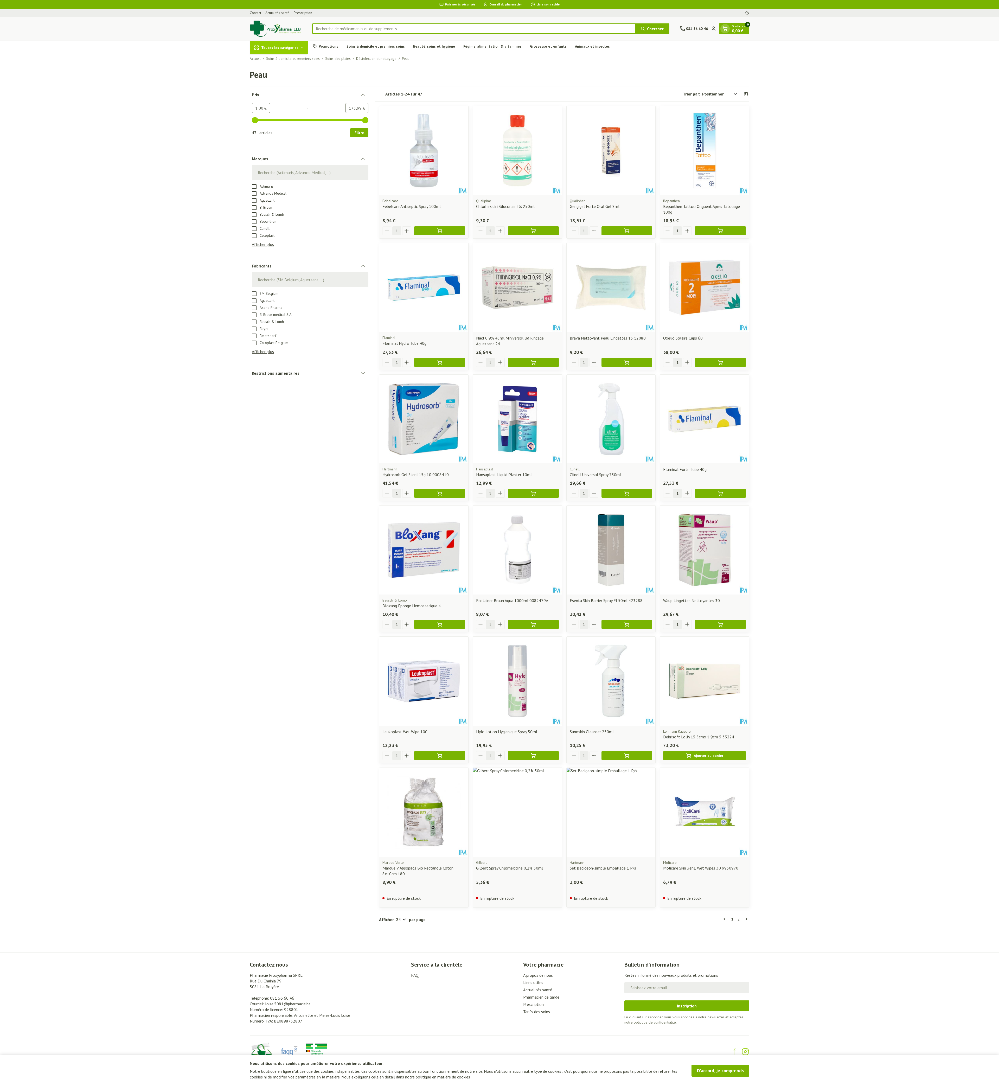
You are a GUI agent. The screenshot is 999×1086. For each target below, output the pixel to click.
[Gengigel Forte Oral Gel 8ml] (611, 150)
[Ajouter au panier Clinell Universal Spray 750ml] (626, 493)
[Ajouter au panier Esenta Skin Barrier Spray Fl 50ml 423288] (626, 624)
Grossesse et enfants (548, 46)
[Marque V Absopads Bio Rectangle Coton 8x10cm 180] (423, 812)
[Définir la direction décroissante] (746, 94)
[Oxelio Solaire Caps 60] (704, 287)
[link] (725, 919)
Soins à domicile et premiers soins (376, 46)
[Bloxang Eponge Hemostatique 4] (423, 550)
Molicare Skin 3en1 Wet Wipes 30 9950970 (700, 868)
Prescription (303, 12)
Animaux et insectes (592, 46)
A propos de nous (538, 975)
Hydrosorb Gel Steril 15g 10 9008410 (415, 474)
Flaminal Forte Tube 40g (685, 469)
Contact (255, 12)
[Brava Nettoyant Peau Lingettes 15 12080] (611, 287)
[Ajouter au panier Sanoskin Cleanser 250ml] (626, 755)
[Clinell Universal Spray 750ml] (611, 419)
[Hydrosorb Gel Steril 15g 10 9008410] (423, 419)
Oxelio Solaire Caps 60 (683, 338)
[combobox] (474, 28)
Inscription (687, 1005)
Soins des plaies (338, 58)
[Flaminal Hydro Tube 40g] (423, 287)
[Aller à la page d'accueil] (276, 28)
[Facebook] (734, 1052)
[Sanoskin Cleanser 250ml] (611, 681)
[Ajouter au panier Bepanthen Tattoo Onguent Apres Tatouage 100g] (720, 230)
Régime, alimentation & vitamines (492, 46)
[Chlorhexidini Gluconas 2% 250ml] (517, 150)
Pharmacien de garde (541, 997)
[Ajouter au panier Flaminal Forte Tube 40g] (720, 493)
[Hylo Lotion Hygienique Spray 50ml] (517, 681)
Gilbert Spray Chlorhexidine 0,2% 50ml (509, 868)
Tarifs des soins (536, 1011)
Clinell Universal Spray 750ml (595, 474)
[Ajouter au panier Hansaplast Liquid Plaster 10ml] (533, 493)
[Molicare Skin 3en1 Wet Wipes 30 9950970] (704, 812)
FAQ (415, 975)
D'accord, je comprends (720, 1071)
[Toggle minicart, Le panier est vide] (725, 28)
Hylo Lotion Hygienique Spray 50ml (506, 731)
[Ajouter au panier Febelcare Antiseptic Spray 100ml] (439, 230)
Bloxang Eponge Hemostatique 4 (411, 605)
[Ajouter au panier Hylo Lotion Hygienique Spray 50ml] (533, 755)
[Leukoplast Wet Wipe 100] (423, 681)
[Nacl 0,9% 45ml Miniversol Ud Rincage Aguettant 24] (517, 287)
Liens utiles (533, 982)
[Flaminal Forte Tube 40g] (704, 419)
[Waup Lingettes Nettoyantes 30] (704, 550)
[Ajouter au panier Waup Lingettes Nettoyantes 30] (720, 624)
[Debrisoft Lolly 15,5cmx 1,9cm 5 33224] (704, 681)
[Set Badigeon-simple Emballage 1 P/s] (611, 812)
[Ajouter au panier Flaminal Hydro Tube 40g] (439, 362)
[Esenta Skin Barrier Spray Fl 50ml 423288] (611, 550)
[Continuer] (745, 919)
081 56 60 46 (282, 998)
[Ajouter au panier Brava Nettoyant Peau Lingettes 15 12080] (626, 362)
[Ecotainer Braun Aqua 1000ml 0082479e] (517, 550)
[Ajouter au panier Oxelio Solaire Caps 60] (720, 362)
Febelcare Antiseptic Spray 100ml (411, 206)
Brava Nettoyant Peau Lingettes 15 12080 (608, 338)
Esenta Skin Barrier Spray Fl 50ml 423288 (606, 600)
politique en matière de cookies (443, 1076)
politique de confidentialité (655, 1022)
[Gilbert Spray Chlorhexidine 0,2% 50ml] (517, 812)
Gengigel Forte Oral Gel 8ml (594, 206)
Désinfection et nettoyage (376, 58)
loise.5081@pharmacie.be (288, 1003)
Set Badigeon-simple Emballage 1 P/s (603, 868)
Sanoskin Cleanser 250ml (592, 731)
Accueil (255, 58)
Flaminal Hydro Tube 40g (404, 343)
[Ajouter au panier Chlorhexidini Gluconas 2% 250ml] (533, 230)
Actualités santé (277, 12)
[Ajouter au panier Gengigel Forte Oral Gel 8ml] (626, 230)
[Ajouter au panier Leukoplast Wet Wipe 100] (439, 755)
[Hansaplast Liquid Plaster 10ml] (517, 419)
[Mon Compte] (713, 28)
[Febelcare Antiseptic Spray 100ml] (423, 150)
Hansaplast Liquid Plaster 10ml (504, 474)
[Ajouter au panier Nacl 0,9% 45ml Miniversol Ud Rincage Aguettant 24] (533, 362)
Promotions (328, 46)
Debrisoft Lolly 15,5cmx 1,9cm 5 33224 (698, 736)
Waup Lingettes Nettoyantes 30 (691, 600)
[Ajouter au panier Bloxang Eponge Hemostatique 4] (439, 624)
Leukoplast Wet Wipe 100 (404, 731)
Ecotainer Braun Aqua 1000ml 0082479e (512, 600)
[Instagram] (745, 1052)
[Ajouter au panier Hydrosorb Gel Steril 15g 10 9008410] (439, 493)
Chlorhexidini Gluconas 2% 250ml (505, 206)
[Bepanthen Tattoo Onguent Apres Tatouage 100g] (704, 150)
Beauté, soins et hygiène (434, 46)
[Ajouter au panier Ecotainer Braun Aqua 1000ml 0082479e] (533, 624)
